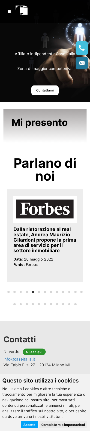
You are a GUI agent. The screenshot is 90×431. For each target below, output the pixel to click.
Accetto (29, 425)
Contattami (45, 90)
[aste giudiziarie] (21, 9)
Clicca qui (34, 352)
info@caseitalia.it (19, 359)
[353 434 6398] (82, 48)
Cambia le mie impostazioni (63, 425)
